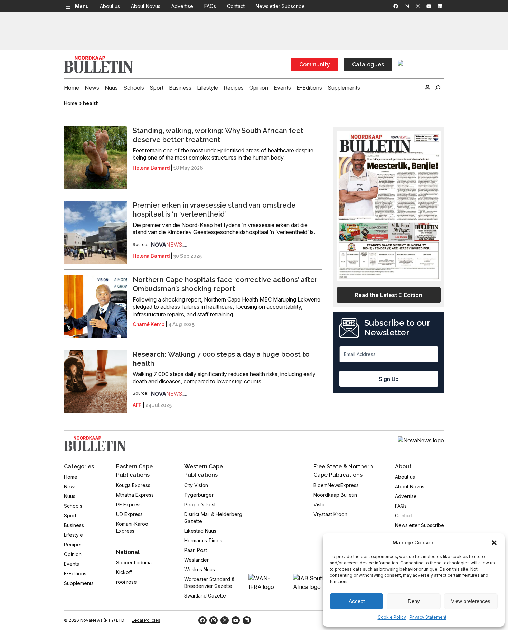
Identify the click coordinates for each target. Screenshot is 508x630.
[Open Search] (438, 88)
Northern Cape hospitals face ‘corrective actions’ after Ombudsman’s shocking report (225, 284)
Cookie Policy (392, 617)
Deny (414, 601)
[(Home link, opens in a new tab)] (95, 443)
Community (314, 64)
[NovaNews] (169, 244)
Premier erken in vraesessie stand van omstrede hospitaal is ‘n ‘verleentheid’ (214, 209)
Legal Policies (146, 620)
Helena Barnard (151, 168)
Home (70, 103)
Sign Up (389, 378)
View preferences (470, 601)
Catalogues (368, 64)
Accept (357, 601)
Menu (82, 6)
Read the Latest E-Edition (388, 295)
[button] (494, 542)
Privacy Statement (428, 617)
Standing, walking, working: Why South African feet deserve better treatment (218, 135)
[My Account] (427, 88)
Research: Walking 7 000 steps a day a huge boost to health (221, 359)
